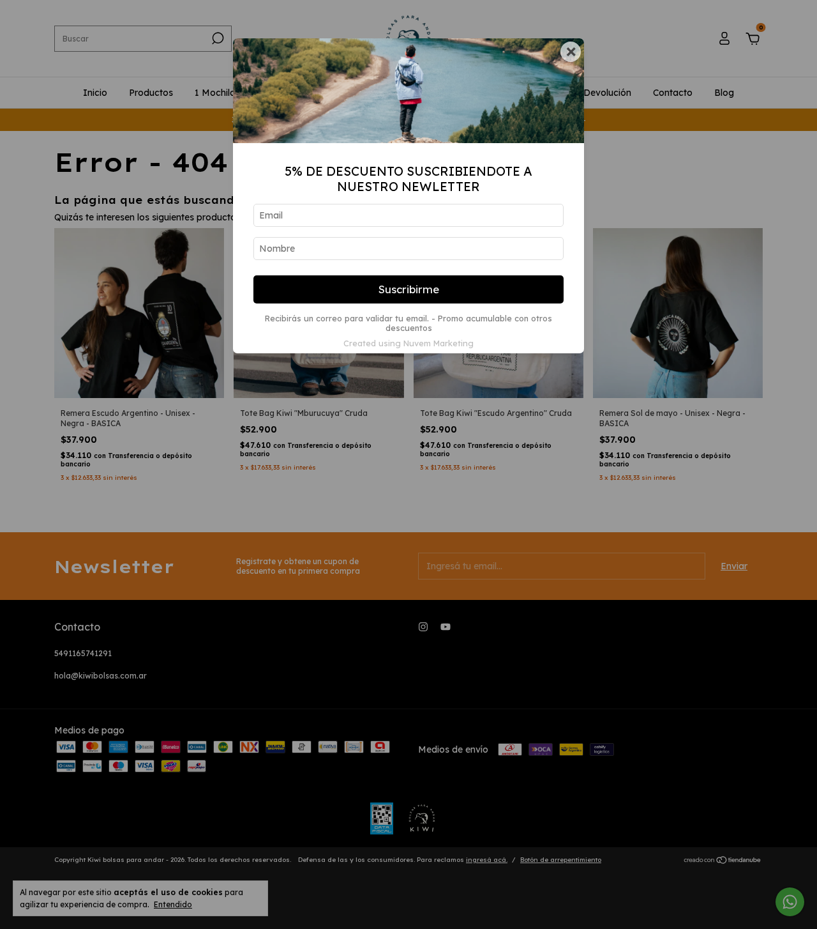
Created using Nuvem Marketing (408, 343)
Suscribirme (409, 289)
